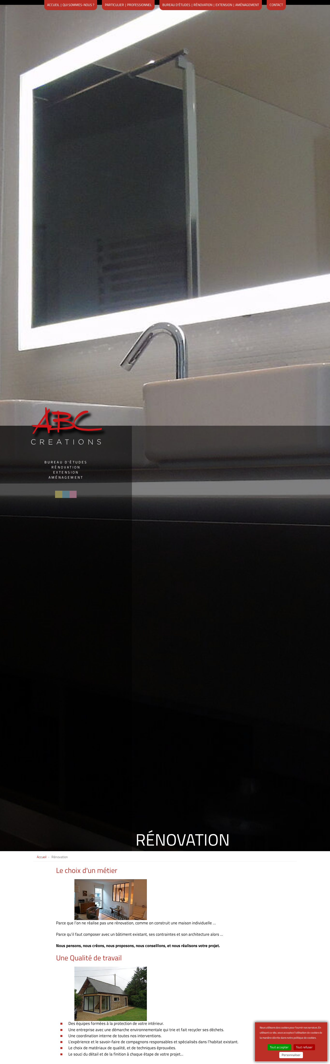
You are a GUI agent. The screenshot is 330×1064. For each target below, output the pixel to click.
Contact (276, 4)
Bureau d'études (176, 4)
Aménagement (247, 4)
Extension (223, 4)
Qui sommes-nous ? (78, 4)
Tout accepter (279, 1047)
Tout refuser (304, 1047)
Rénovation (203, 4)
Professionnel (139, 4)
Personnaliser (291, 1055)
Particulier (114, 4)
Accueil (53, 4)
